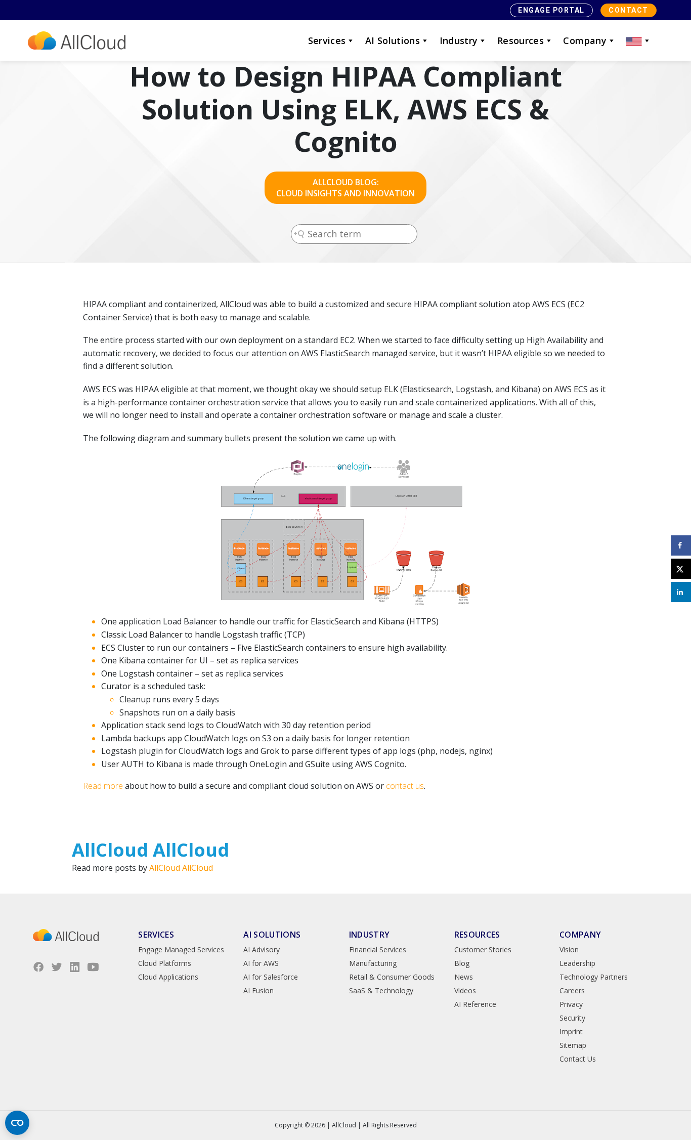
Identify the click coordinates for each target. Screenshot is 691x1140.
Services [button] (327, 40)
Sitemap (572, 1045)
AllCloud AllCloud (181, 867)
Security (572, 1018)
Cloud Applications (168, 977)
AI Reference (475, 1004)
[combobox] (354, 234)
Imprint (571, 1031)
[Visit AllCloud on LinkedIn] (74, 967)
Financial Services (377, 949)
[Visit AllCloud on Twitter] (56, 967)
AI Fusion (258, 990)
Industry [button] (459, 40)
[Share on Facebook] (681, 545)
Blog (461, 963)
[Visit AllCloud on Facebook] (38, 967)
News (463, 977)
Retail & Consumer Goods (392, 977)
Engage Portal (551, 10)
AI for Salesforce (270, 977)
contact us (405, 785)
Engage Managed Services (181, 949)
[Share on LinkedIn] (681, 592)
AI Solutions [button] (392, 40)
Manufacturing (373, 963)
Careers (572, 990)
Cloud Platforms (164, 963)
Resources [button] (520, 40)
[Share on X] (681, 569)
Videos (465, 990)
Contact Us (577, 1059)
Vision (569, 949)
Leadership (577, 963)
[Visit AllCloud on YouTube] (93, 967)
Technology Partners (593, 977)
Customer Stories (482, 949)
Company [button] (585, 40)
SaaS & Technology (381, 990)
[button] (638, 40)
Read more (103, 785)
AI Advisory (261, 949)
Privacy (571, 1004)
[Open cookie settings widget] (17, 1123)
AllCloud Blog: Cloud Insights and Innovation (345, 188)
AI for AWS (261, 963)
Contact (629, 10)
